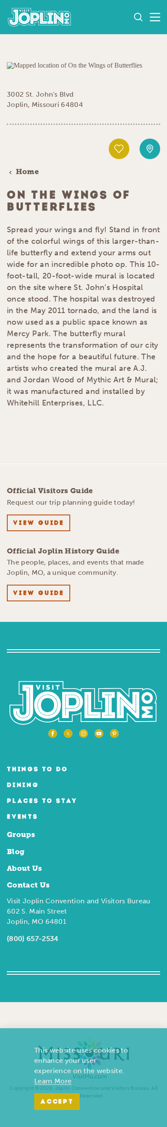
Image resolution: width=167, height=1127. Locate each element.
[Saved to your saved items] (119, 149)
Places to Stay (42, 801)
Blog (15, 851)
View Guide (38, 523)
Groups (21, 834)
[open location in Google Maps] (74, 64)
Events (22, 817)
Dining (23, 785)
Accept (57, 1102)
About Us (24, 868)
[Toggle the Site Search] (138, 17)
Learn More (53, 1081)
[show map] (149, 149)
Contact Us (28, 885)
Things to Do (37, 769)
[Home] (39, 17)
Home (27, 171)
